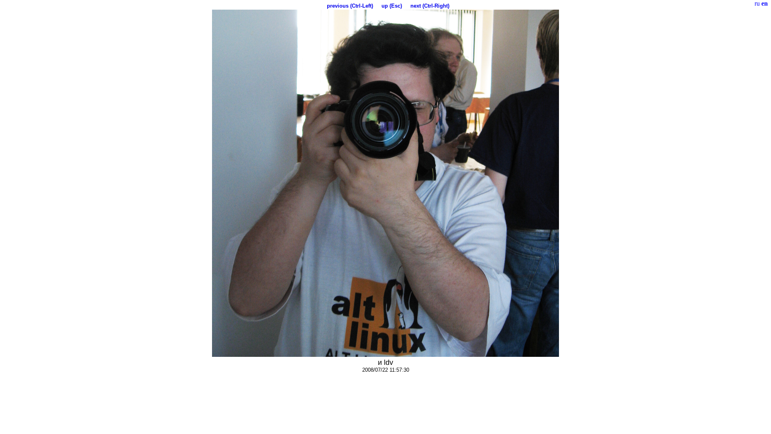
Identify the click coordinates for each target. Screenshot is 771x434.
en (764, 3)
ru (757, 3)
